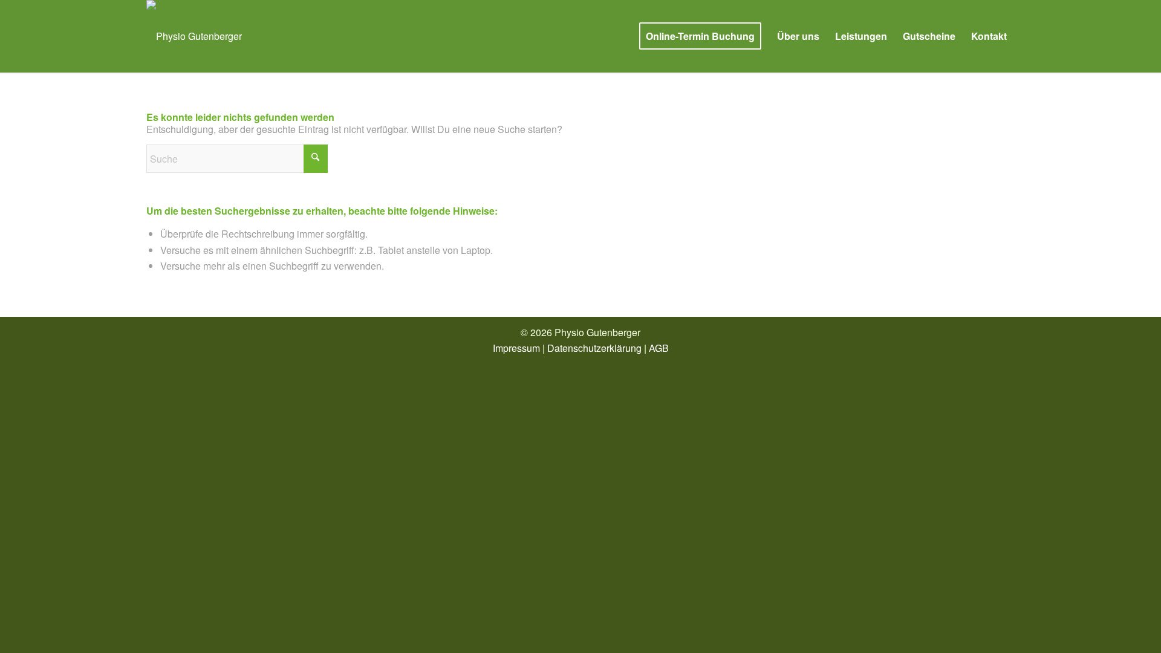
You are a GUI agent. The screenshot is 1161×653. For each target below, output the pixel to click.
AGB (659, 348)
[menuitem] (700, 36)
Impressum (516, 348)
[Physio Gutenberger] (194, 36)
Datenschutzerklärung (594, 348)
